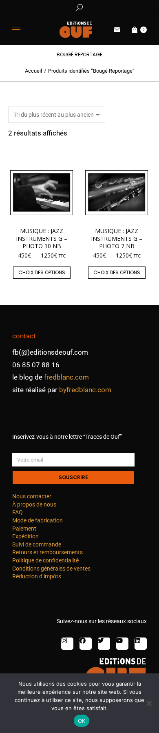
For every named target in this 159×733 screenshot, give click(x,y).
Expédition (25, 536)
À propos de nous (34, 504)
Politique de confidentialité (45, 560)
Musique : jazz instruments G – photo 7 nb (116, 238)
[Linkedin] (141, 643)
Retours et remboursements (47, 552)
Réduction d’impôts (36, 576)
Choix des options (41, 272)
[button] (120, 6)
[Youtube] (122, 643)
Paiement (24, 528)
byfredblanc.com (85, 390)
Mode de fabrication (37, 520)
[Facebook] (86, 643)
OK (82, 720)
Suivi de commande (36, 544)
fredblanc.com (66, 377)
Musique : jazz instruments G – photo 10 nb (41, 238)
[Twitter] (104, 643)
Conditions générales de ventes (51, 568)
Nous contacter (31, 496)
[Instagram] (67, 643)
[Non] (149, 703)
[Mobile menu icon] (16, 29)
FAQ (17, 512)
